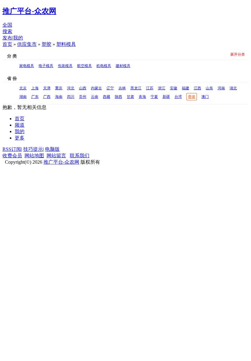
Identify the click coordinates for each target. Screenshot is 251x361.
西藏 (106, 97)
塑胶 (46, 44)
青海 (142, 97)
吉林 (122, 88)
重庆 (58, 88)
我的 (18, 37)
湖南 (23, 97)
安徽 (173, 88)
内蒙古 (96, 88)
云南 (94, 97)
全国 (7, 25)
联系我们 (79, 155)
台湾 (178, 97)
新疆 (166, 97)
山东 (209, 88)
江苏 (149, 88)
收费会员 (12, 155)
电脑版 (52, 149)
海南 (58, 97)
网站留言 (56, 155)
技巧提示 (33, 149)
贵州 (82, 97)
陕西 (118, 97)
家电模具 (26, 66)
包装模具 (65, 66)
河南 (221, 88)
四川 (70, 97)
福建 (185, 88)
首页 (7, 44)
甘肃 (130, 97)
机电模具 (103, 66)
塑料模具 (66, 44)
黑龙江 (135, 88)
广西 (47, 97)
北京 (23, 88)
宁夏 (154, 97)
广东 (35, 97)
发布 (7, 37)
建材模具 (123, 66)
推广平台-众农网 (61, 162)
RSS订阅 (11, 149)
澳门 (205, 97)
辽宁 (110, 88)
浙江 (161, 88)
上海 (35, 88)
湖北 (233, 88)
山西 (82, 88)
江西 (197, 88)
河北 (70, 88)
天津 (47, 88)
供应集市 (27, 44)
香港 (191, 97)
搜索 (7, 31)
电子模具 (46, 66)
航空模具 (84, 66)
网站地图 (34, 155)
